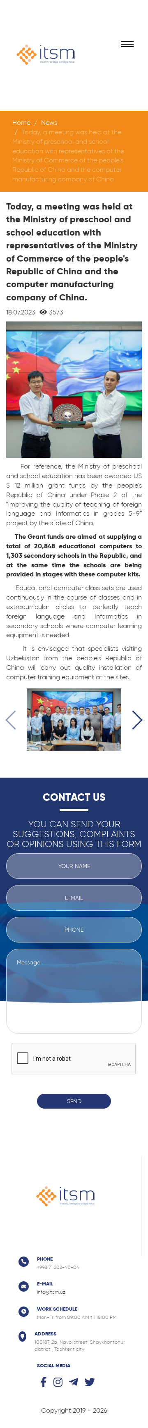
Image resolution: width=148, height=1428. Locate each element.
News (49, 122)
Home (21, 122)
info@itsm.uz (51, 1292)
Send (74, 1101)
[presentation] (15, 721)
